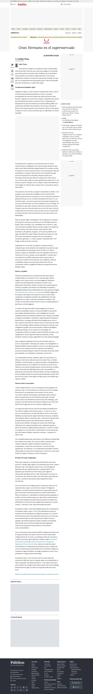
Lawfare (46, 682)
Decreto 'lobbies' (35, 1)
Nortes (58, 669)
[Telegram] (18, 690)
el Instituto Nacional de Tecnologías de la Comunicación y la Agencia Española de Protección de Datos (36, 541)
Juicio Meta (56, 1)
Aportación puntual (17, 674)
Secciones (34, 662)
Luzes (58, 676)
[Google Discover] (15, 687)
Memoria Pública (35, 675)
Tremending (25, 29)
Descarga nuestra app (76, 679)
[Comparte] (12, 65)
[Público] (22, 4)
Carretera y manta (48, 676)
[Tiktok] (15, 690)
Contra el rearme (48, 685)
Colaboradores (61, 662)
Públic (33, 682)
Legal (58, 681)
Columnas (68, 33)
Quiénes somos (73, 664)
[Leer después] (12, 71)
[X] (21, 687)
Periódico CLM (60, 667)
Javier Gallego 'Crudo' (71, 1)
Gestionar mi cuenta (17, 670)
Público (17, 663)
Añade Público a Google (52, 55)
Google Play (77, 682)
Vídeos (33, 684)
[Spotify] (21, 690)
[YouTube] (12, 690)
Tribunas (74, 33)
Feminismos (40, 29)
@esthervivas (19, 574)
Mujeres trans (50, 1)
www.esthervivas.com (51, 574)
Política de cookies (61, 685)
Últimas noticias (35, 687)
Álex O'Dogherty (62, 1)
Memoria (56, 29)
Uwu (45, 667)
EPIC (50, 513)
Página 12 (59, 678)
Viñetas (80, 33)
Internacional (32, 29)
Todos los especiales (49, 689)
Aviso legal (59, 684)
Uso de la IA (74, 673)
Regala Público (16, 676)
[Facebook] (18, 687)
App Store (76, 687)
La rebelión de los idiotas (70, 120)
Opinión (18, 29)
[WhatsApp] (24, 690)
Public (79, 29)
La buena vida (47, 666)
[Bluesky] (24, 687)
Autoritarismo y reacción (50, 687)
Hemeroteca (15, 33)
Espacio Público (60, 664)
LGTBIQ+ (30, 1)
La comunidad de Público (19, 678)
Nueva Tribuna (60, 671)
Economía (73, 29)
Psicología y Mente (48, 669)
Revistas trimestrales (50, 680)
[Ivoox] (27, 690)
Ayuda (14, 680)
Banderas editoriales (76, 669)
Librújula (59, 675)
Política (13, 29)
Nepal (77, 1)
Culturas (62, 29)
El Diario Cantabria (61, 666)
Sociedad (34, 669)
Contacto (72, 675)
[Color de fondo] (12, 85)
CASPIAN (36, 511)
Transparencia (73, 666)
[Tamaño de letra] (12, 78)
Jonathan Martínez (68, 122)
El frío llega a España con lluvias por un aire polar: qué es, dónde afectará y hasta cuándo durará (72, 127)
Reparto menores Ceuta (23, 1)
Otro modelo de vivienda (50, 684)
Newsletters (15, 672)
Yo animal (46, 675)
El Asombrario (60, 673)
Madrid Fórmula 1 (43, 1)
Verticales (47, 662)
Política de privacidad (62, 687)
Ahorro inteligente (48, 671)
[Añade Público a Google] (12, 687)
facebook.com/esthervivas (34, 574)
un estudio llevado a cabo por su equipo (28, 292)
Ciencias (68, 29)
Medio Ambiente (48, 29)
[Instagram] (27, 687)
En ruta (46, 673)
